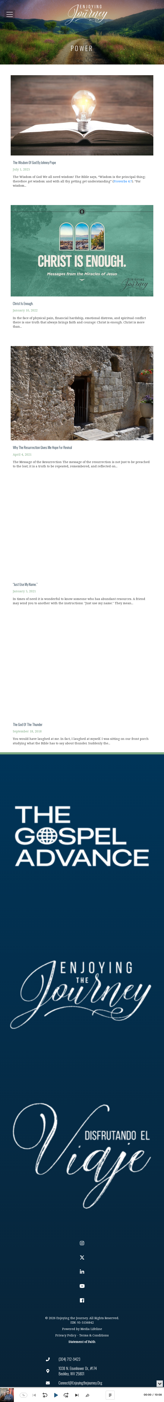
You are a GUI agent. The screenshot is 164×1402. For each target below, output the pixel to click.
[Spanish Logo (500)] (82, 1153)
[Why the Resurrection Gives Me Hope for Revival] (82, 404)
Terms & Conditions (94, 1335)
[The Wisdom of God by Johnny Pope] (82, 129)
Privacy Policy (65, 1335)
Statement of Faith (82, 1342)
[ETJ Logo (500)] (82, 994)
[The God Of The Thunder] (82, 681)
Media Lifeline (91, 1329)
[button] (9, 14)
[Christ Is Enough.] (82, 264)
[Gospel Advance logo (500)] (82, 836)
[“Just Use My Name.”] (82, 543)
